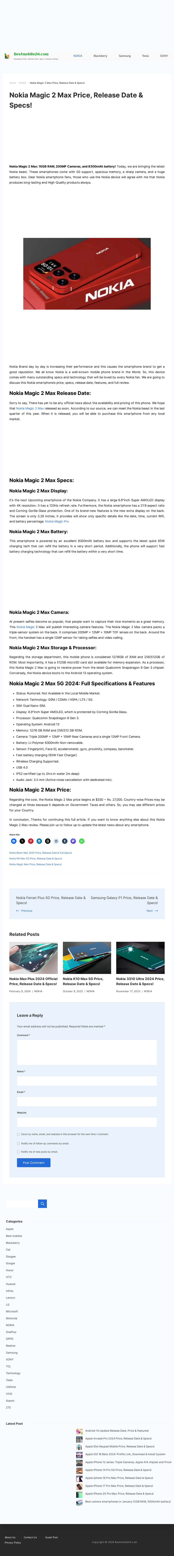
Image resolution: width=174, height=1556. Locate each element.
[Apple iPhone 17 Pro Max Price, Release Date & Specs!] (79, 1488)
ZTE (8, 1407)
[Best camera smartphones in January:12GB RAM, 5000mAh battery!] (79, 1503)
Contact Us (30, 1537)
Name (21, 1071)
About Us (10, 1537)
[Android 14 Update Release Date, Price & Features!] (79, 1432)
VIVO (9, 1393)
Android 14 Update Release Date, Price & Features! (117, 1430)
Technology (13, 1373)
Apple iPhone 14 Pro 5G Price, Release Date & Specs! (118, 1470)
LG (8, 1304)
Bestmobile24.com (31, 54)
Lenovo (10, 1297)
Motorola (11, 1318)
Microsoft (12, 1311)
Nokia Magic (26, 627)
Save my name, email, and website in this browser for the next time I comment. (65, 1134)
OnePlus (11, 1332)
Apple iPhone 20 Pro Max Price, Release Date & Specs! (119, 1493)
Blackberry (13, 1242)
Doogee (11, 1256)
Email (21, 1092)
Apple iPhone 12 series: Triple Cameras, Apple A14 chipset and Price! (128, 1462)
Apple (9, 1229)
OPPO (9, 1338)
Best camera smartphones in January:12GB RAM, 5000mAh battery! (128, 1501)
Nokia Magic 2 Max (30, 408)
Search (42, 1203)
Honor (10, 1270)
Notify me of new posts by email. (39, 1151)
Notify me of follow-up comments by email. (45, 1143)
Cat (8, 1249)
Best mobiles (14, 1236)
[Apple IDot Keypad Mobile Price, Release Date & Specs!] (79, 1448)
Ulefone (11, 1386)
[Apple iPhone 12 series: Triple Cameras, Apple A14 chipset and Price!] (79, 1464)
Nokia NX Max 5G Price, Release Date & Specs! (35, 858)
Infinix (10, 1291)
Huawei (10, 1284)
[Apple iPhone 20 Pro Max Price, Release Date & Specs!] (79, 1495)
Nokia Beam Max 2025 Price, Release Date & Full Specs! (40, 852)
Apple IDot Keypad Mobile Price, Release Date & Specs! (119, 1446)
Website (21, 1112)
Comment (23, 1035)
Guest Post (51, 1537)
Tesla (9, 1380)
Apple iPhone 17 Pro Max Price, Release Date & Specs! (119, 1485)
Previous (26, 910)
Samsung (12, 1352)
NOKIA (38, 991)
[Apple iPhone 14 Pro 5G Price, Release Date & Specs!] (79, 1472)
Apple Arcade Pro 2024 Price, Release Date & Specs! (118, 1438)
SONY (9, 1359)
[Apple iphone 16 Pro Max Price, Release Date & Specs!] (79, 1480)
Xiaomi (10, 1400)
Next (150, 910)
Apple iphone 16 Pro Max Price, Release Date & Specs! (119, 1478)
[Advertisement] (87, 23)
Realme (10, 1345)
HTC (9, 1277)
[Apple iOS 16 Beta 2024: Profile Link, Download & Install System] (79, 1456)
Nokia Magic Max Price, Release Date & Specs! (35, 864)
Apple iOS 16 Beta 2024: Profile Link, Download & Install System (125, 1454)
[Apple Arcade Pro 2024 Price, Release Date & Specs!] (79, 1440)
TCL (8, 1366)
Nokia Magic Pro (57, 521)
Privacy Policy (13, 1542)
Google (10, 1263)
